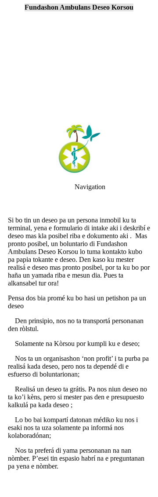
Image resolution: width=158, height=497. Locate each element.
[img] (79, 61)
